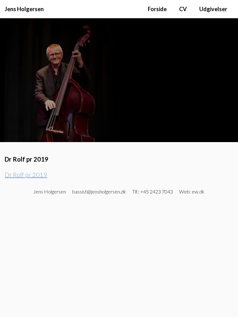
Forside (157, 9)
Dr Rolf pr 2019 (26, 174)
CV (183, 9)
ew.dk (198, 191)
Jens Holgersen (24, 9)
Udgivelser (213, 9)
